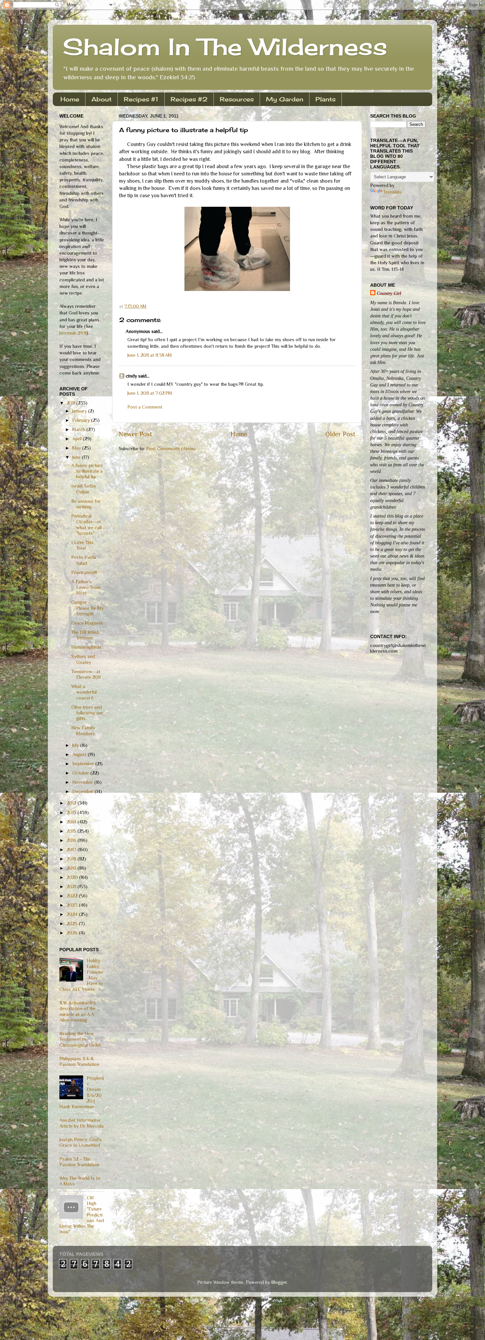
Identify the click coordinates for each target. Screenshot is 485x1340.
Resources (237, 99)
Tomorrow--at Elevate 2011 (86, 674)
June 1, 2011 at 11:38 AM (149, 355)
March (79, 429)
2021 (72, 886)
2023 (73, 905)
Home (69, 99)
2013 (72, 812)
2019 (72, 868)
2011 (71, 403)
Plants (325, 99)
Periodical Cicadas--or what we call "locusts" (86, 524)
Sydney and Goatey (83, 659)
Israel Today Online (83, 488)
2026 (73, 932)
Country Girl (389, 293)
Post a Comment (144, 407)
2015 (72, 831)
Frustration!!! (84, 572)
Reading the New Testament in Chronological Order (80, 1039)
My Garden (284, 99)
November (83, 782)
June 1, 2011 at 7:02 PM (149, 393)
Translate (392, 192)
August (80, 754)
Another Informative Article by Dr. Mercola (81, 1122)
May (77, 448)
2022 (73, 895)
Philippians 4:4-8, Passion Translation (79, 1061)
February (81, 420)
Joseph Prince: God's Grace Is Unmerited (80, 1142)
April (77, 438)
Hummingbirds (86, 647)
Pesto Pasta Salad (83, 560)
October (81, 773)
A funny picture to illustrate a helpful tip (87, 471)
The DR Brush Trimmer (85, 635)
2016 (72, 840)
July (76, 745)
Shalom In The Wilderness (225, 46)
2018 (72, 858)
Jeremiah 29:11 (72, 333)
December (83, 791)
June (77, 457)
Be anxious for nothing (86, 503)
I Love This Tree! (82, 545)
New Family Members (83, 730)
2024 (73, 914)
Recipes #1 (141, 99)
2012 (72, 803)
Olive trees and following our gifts (87, 713)
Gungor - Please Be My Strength (87, 607)
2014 (72, 821)
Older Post (340, 434)
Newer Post (135, 434)
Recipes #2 (189, 99)
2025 (73, 923)
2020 (73, 877)
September (83, 763)
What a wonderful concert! (84, 692)
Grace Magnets (87, 623)
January (80, 411)
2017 (72, 849)
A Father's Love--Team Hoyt (86, 587)
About (101, 99)
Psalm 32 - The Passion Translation (79, 1161)
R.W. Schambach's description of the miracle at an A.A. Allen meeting (77, 1011)
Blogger (279, 1282)
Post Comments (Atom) (171, 448)
